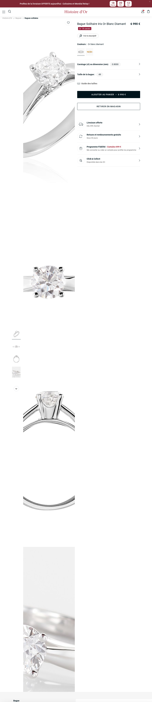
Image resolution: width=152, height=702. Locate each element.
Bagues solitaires (31, 18)
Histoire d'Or (7, 18)
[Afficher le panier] (148, 11)
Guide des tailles (89, 83)
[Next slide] (16, 388)
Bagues (18, 18)
